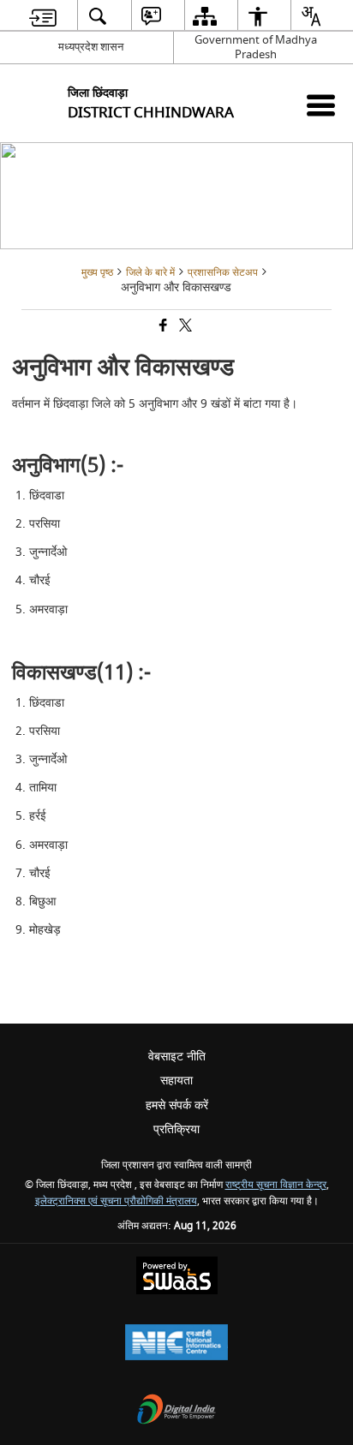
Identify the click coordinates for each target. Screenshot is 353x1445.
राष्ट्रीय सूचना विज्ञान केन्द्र (275, 1185)
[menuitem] (42, 16)
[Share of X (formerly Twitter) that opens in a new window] (184, 326)
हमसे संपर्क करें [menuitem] (177, 1105)
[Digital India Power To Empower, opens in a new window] (176, 1411)
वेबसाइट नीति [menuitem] (177, 1057)
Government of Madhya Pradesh (255, 47)
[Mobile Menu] (321, 105)
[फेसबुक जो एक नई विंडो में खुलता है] (162, 326)
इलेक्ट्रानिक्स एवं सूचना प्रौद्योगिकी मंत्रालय (116, 1201)
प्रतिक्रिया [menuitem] (176, 1129)
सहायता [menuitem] (176, 1081)
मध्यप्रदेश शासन (90, 47)
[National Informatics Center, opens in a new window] (176, 1344)
